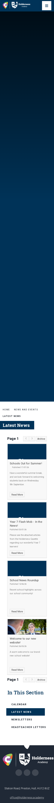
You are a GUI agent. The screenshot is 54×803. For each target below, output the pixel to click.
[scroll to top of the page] (27, 745)
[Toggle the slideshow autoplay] (49, 359)
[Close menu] (46, 5)
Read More (17, 494)
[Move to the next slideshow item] (49, 344)
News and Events (26, 409)
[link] (26, 438)
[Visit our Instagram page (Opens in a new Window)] (18, 772)
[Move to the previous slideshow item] (49, 351)
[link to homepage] (18, 5)
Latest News (12, 416)
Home (6, 409)
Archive (41, 438)
